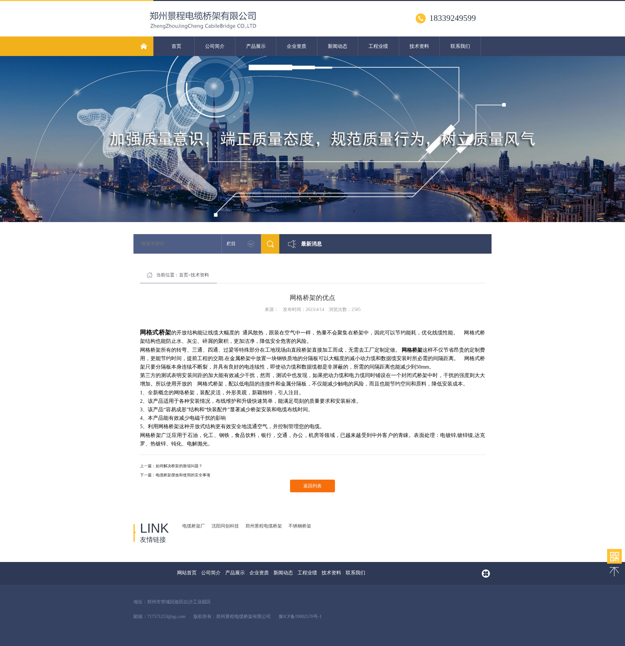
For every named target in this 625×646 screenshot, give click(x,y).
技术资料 (419, 46)
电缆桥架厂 (193, 526)
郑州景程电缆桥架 (263, 526)
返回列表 (312, 486)
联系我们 (460, 46)
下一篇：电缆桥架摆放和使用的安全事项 (175, 475)
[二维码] (614, 556)
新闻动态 (337, 46)
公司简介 (215, 46)
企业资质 (296, 46)
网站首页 (187, 572)
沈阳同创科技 (225, 526)
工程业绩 (378, 46)
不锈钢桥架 (299, 526)
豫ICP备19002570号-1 (300, 616)
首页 (176, 46)
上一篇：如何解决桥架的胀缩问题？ (171, 466)
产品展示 (256, 46)
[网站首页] (143, 46)
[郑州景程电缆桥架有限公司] (229, 31)
